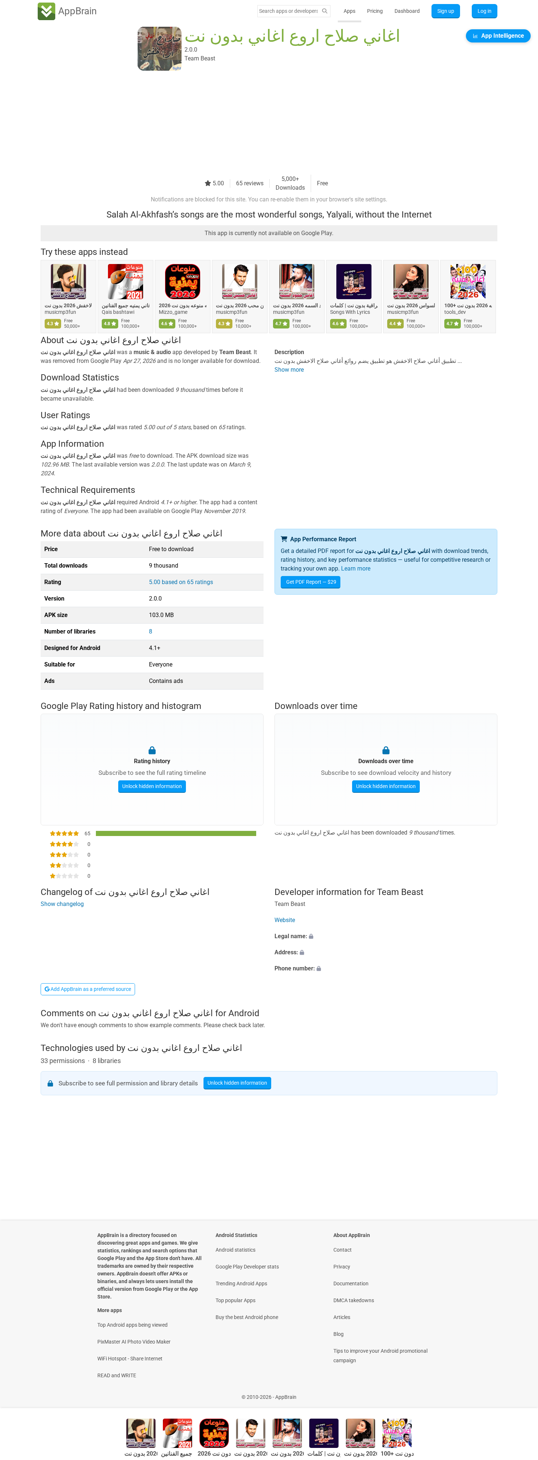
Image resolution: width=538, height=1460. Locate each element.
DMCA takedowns (353, 1300)
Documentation (351, 1283)
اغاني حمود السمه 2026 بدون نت (297, 305)
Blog (338, 1334)
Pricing (375, 11)
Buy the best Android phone (247, 1317)
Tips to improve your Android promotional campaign (380, 1355)
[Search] (324, 11)
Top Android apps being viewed (132, 1325)
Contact (342, 1250)
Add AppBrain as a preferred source (90, 989)
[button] (385, 936)
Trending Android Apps (241, 1283)
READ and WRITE (116, 1375)
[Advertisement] (260, 123)
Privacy (341, 1267)
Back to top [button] (519, 1393)
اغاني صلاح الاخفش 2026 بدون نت (68, 305)
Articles (341, 1317)
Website (284, 920)
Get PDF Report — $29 (311, 582)
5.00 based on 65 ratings (181, 582)
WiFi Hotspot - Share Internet (129, 1358)
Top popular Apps (235, 1300)
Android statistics (235, 1250)
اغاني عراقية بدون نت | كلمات (354, 305)
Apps (349, 11)
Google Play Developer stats (247, 1267)
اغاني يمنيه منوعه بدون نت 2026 (182, 305)
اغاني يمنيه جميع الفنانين (125, 305)
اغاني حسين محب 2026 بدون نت (240, 305)
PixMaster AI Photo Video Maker (134, 1342)
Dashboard (407, 11)
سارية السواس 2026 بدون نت (411, 305)
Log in (485, 11)
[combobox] (288, 10)
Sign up (445, 11)
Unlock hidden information (152, 786)
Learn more (355, 568)
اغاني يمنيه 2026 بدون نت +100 (468, 305)
